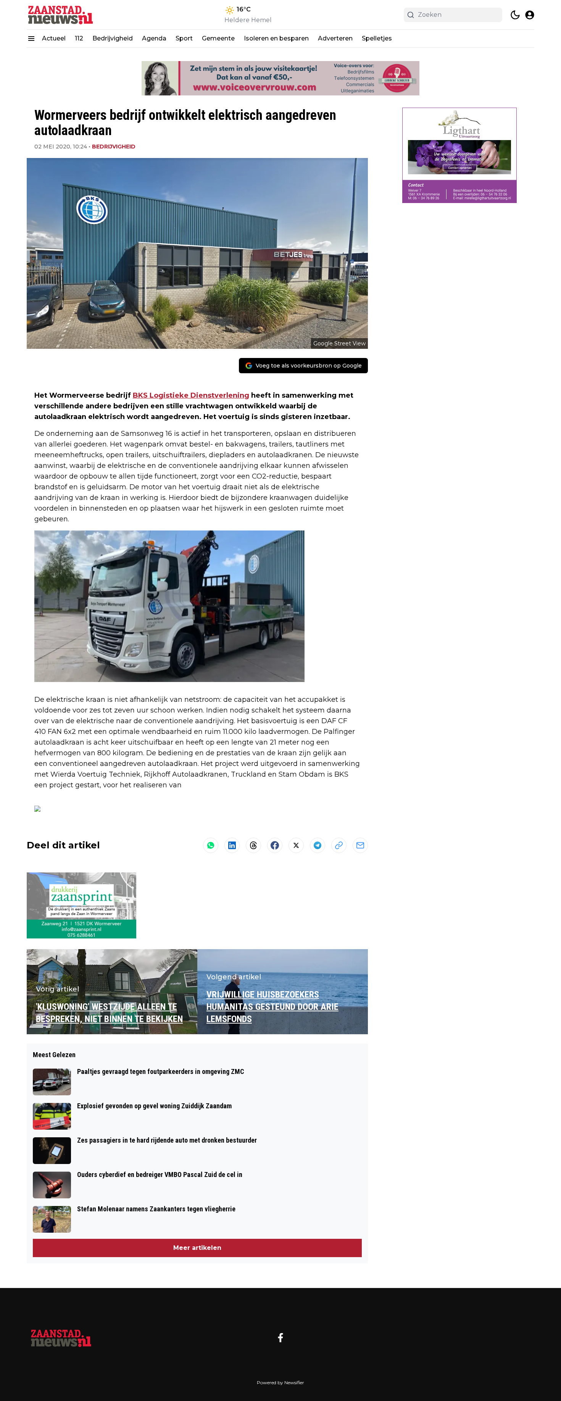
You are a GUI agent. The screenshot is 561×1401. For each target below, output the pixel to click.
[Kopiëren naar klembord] (339, 845)
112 (79, 38)
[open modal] (529, 14)
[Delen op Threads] (253, 845)
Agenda (154, 38)
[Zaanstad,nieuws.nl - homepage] (61, 15)
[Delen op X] (296, 845)
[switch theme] (515, 15)
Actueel (54, 38)
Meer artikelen (197, 1247)
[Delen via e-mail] (360, 845)
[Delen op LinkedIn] (232, 845)
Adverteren (335, 38)
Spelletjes (377, 38)
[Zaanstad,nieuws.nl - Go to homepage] (61, 1337)
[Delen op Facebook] (274, 845)
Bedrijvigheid (112, 38)
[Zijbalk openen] (31, 38)
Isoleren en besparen (276, 38)
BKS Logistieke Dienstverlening (191, 395)
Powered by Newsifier (280, 1382)
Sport (184, 38)
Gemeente (218, 38)
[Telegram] (317, 845)
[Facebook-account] (280, 1337)
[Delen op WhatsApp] (210, 845)
